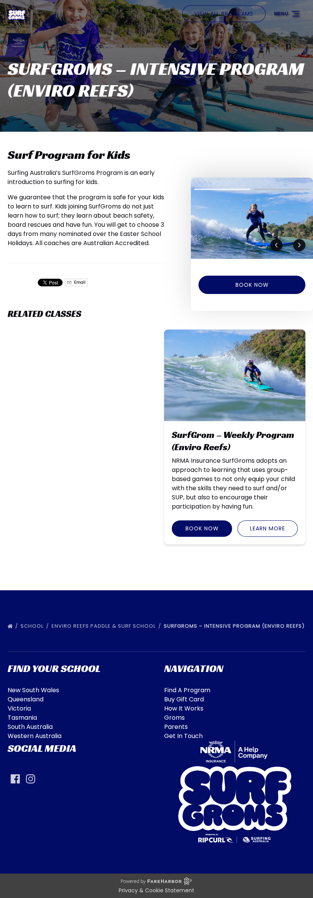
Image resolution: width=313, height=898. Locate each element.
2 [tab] (282, 189)
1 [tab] (222, 189)
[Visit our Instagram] (30, 778)
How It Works (183, 708)
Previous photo (276, 245)
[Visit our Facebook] (15, 778)
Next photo (299, 245)
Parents (176, 726)
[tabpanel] (252, 218)
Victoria (19, 708)
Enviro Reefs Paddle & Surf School (104, 626)
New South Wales (33, 690)
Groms (174, 717)
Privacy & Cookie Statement (156, 890)
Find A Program (187, 690)
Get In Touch (183, 736)
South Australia (30, 726)
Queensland (26, 699)
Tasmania (22, 717)
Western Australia (34, 736)
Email (79, 282)
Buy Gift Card (184, 699)
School (33, 626)
